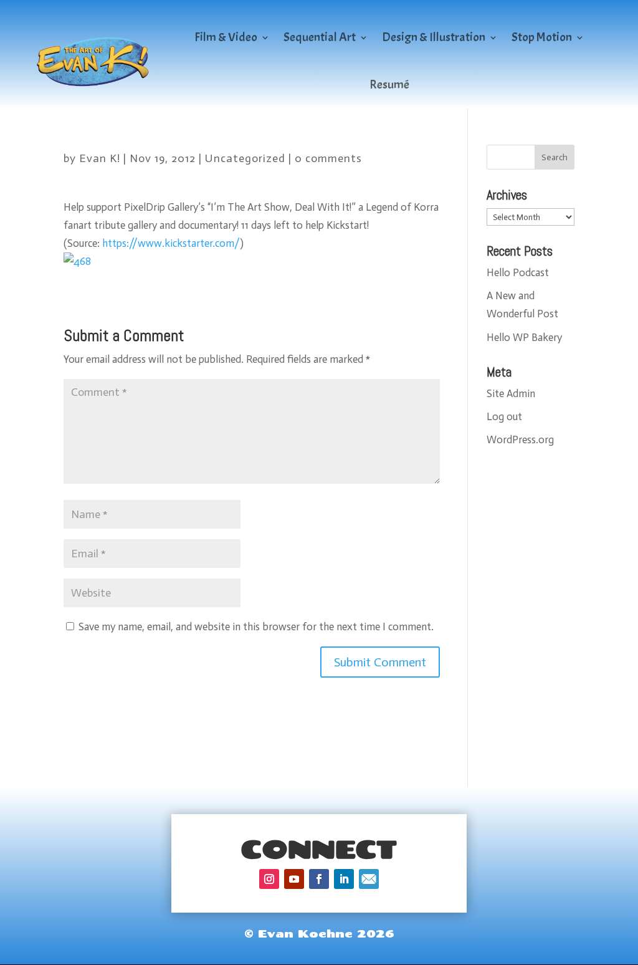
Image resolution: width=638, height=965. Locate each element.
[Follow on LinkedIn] (344, 879)
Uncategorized (245, 158)
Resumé (389, 84)
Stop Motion (542, 37)
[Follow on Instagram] (269, 879)
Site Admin (511, 393)
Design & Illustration (433, 37)
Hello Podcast (518, 272)
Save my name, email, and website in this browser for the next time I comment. (256, 626)
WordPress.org (520, 439)
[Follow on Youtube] (294, 879)
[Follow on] (369, 879)
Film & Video (225, 37)
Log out (504, 416)
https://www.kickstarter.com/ (171, 243)
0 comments (328, 158)
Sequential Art (319, 37)
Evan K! (99, 158)
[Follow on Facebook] (319, 879)
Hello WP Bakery (524, 337)
